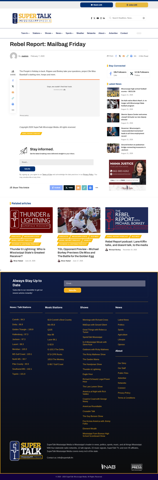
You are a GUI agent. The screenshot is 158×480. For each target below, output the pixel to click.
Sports (87, 240)
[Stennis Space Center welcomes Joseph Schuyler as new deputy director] (113, 117)
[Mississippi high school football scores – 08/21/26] (113, 92)
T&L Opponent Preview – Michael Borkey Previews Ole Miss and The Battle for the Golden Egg (78, 253)
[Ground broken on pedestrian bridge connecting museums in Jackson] (113, 148)
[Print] (131, 56)
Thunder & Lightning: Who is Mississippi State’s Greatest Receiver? (27, 253)
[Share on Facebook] (116, 56)
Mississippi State (31, 236)
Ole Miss (95, 236)
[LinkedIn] (103, 18)
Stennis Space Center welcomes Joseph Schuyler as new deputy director (134, 117)
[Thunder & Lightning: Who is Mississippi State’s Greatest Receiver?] (31, 220)
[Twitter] (94, 18)
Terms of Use (47, 174)
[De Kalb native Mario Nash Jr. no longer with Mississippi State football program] (113, 104)
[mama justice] (127, 175)
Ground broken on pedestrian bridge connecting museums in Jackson (133, 147)
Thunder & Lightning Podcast (25, 244)
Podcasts (16, 236)
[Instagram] (100, 18)
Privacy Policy (88, 174)
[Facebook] (91, 18)
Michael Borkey (115, 250)
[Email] (123, 56)
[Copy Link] (127, 56)
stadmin (24, 56)
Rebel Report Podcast (31, 133)
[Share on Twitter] (119, 56)
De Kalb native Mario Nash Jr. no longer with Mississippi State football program (134, 103)
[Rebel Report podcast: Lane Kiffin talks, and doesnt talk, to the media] (126, 220)
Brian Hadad (18, 261)
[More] (135, 56)
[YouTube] (97, 18)
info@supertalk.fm (65, 458)
